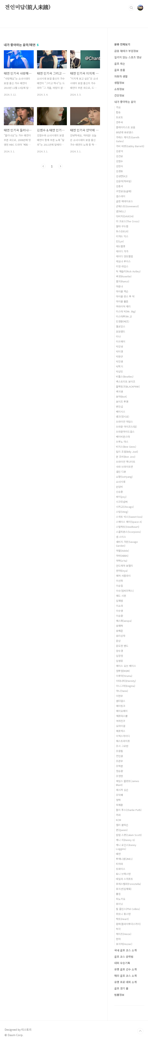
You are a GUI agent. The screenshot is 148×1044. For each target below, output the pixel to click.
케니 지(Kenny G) (125, 840)
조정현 (119, 776)
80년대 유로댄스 (124, 132)
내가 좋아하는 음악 (125, 102)
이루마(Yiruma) (124, 676)
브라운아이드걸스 (125, 431)
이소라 (119, 606)
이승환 (119, 616)
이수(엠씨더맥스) (125, 590)
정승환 (119, 771)
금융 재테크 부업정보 (126, 51)
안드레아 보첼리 (124, 565)
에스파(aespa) (124, 621)
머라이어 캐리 (123, 306)
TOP (140, 1031)
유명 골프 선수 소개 (125, 969)
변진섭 (119, 406)
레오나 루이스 (123, 261)
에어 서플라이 (123, 575)
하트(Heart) (122, 919)
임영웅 (119, 661)
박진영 (119, 361)
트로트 (119, 117)
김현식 (119, 166)
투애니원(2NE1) (124, 859)
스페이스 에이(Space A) (129, 522)
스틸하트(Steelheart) (127, 527)
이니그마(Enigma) (125, 686)
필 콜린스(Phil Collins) (128, 909)
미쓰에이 (120, 341)
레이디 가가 (122, 251)
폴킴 (118, 894)
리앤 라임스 (122, 266)
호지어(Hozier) (124, 944)
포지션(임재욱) (123, 889)
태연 (118, 854)
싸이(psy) (121, 497)
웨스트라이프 (123, 741)
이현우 (119, 696)
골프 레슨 (119, 63)
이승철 (119, 585)
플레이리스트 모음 (125, 127)
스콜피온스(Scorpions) (128, 532)
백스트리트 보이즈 (125, 381)
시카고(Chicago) (125, 507)
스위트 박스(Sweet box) (129, 517)
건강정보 (119, 95)
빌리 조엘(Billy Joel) (127, 451)
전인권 (119, 756)
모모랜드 (120, 331)
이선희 (119, 580)
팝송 (118, 112)
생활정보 (119, 83)
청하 (118, 800)
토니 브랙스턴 (123, 874)
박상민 (119, 371)
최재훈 (119, 805)
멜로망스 (120, 326)
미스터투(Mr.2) (124, 316)
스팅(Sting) (122, 512)
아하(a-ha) (121, 560)
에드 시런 (121, 596)
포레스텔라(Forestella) (128, 884)
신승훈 (119, 491)
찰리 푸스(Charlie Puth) (128, 810)
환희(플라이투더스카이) (128, 924)
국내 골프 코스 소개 (125, 950)
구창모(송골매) (123, 191)
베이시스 (120, 411)
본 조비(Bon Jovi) (125, 456)
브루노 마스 (122, 441)
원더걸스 (120, 701)
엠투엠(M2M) (123, 671)
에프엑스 (120, 731)
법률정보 (119, 995)
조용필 (119, 751)
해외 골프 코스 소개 (125, 976)
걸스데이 (120, 196)
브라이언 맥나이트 (125, 461)
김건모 (119, 156)
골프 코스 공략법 (123, 956)
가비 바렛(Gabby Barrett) (130, 146)
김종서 (119, 186)
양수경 (119, 651)
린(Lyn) (120, 241)
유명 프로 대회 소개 (125, 982)
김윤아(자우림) (123, 181)
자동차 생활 (121, 76)
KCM (118, 820)
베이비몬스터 (123, 436)
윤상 (118, 641)
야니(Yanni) (122, 691)
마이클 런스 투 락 (125, 296)
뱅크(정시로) (122, 416)
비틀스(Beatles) (124, 376)
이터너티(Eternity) (126, 681)
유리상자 (120, 636)
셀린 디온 (121, 471)
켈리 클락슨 (122, 825)
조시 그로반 (122, 746)
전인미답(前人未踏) (27, 7)
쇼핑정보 (119, 89)
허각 (118, 929)
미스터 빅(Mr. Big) (126, 311)
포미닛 (119, 904)
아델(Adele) (122, 550)
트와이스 (120, 869)
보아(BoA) (121, 396)
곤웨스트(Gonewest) (127, 206)
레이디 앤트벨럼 (124, 256)
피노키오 (120, 899)
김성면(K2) (121, 176)
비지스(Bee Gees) (126, 446)
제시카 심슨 (122, 790)
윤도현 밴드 (122, 646)
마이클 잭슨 (122, 291)
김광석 (119, 151)
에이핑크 (120, 706)
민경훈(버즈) (122, 321)
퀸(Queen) (122, 830)
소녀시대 (120, 481)
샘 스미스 (121, 537)
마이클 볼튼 (122, 301)
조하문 (119, 766)
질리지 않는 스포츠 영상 (128, 57)
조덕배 (119, 795)
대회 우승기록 (122, 963)
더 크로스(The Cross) (127, 221)
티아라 (119, 864)
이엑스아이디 (123, 736)
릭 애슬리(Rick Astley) (128, 271)
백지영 (119, 391)
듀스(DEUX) (122, 231)
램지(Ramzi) (122, 281)
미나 (118, 336)
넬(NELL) (121, 211)
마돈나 (119, 286)
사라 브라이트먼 (124, 466)
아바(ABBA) (122, 555)
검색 (131, 8)
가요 (118, 107)
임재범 (119, 601)
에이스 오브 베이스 (126, 666)
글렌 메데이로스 (124, 201)
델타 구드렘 (122, 226)
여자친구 (120, 721)
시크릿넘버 (122, 502)
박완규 (119, 356)
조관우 (119, 761)
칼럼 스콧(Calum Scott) (129, 835)
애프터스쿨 (122, 716)
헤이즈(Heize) (123, 934)
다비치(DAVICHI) (125, 216)
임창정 (119, 656)
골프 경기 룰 (121, 988)
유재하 (119, 626)
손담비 (119, 486)
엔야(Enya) (122, 570)
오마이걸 (120, 726)
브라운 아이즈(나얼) (126, 426)
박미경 (119, 351)
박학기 (119, 366)
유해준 (119, 631)
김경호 (119, 171)
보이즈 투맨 (122, 401)
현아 (118, 939)
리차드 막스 (122, 236)
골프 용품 (119, 70)
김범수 (119, 161)
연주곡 (119, 122)
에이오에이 (122, 711)
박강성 (119, 346)
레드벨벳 (120, 246)
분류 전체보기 (122, 44)
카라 (118, 815)
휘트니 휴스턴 (123, 914)
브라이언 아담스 (124, 421)
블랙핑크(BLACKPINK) (128, 386)
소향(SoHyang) (124, 476)
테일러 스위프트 (124, 879)
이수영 (119, 611)
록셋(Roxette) (123, 276)
